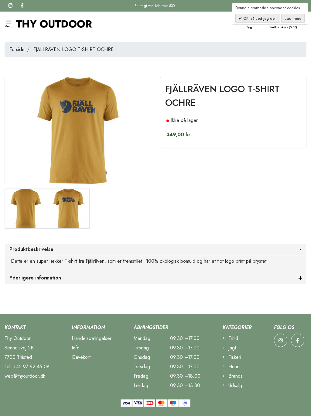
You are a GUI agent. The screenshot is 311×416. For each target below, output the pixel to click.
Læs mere (293, 18)
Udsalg (234, 385)
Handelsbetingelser (91, 338)
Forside (17, 49)
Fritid (232, 338)
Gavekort (81, 357)
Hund (233, 366)
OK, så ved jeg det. (259, 18)
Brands (235, 376)
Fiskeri (234, 357)
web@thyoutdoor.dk (25, 376)
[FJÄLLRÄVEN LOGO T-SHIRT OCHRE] (26, 208)
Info (76, 347)
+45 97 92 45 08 (31, 366)
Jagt (231, 347)
